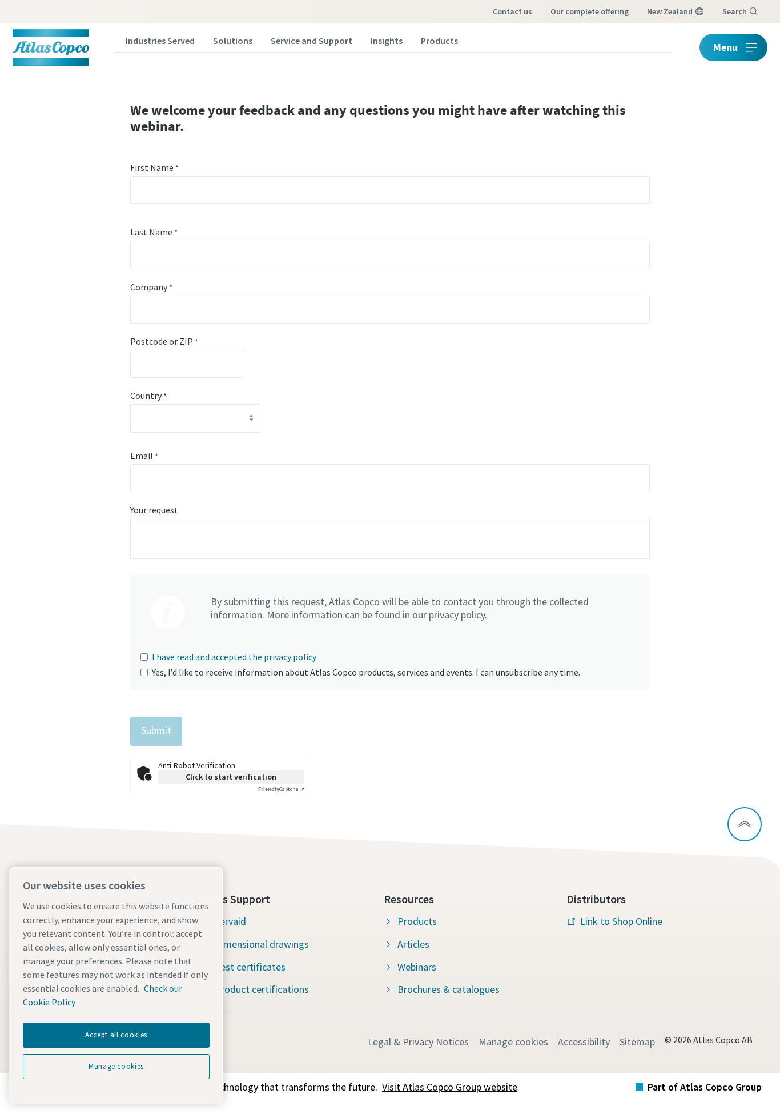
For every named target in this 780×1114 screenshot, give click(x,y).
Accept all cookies (116, 1035)
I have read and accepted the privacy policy (234, 656)
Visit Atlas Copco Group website (449, 1086)
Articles (413, 944)
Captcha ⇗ (281, 789)
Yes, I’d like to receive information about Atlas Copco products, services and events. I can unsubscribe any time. (366, 672)
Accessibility (584, 1041)
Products (439, 40)
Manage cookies (513, 1041)
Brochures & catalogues (448, 989)
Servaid (230, 921)
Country (148, 395)
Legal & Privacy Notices (418, 1041)
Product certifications (262, 989)
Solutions (232, 40)
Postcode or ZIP (164, 341)
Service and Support (311, 40)
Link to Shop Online (621, 921)
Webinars (416, 966)
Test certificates (250, 966)
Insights (387, 40)
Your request (154, 510)
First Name (154, 167)
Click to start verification (231, 777)
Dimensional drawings (262, 944)
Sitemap (637, 1041)
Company (151, 287)
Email (144, 455)
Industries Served (160, 40)
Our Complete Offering (589, 11)
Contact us (512, 11)
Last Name (154, 232)
